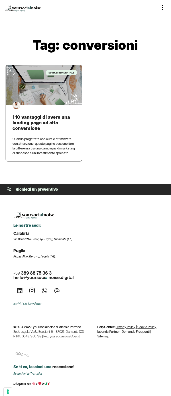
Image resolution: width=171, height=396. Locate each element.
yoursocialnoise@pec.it (65, 336)
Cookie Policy (146, 327)
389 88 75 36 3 (32, 273)
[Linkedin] (19, 290)
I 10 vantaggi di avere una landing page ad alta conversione (41, 123)
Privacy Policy (125, 327)
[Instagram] (32, 290)
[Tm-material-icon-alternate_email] (57, 290)
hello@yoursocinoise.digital (43, 278)
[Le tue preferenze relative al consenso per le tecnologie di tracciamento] (8, 392)
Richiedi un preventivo (37, 190)
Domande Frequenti (136, 331)
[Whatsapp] (44, 290)
